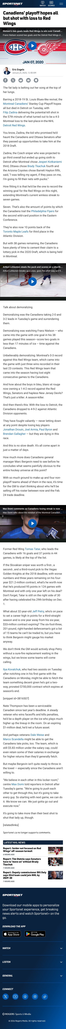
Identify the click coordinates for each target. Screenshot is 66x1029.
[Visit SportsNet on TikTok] (45, 996)
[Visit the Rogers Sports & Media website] (16, 1014)
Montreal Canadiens (15, 103)
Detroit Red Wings (14, 125)
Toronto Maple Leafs (15, 231)
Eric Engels (18, 69)
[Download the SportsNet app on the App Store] (11, 933)
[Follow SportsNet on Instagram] (35, 996)
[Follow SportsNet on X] (5, 996)
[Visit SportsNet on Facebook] (25, 996)
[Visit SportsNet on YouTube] (15, 996)
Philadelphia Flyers (42, 211)
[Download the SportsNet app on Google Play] (35, 933)
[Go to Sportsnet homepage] (12, 4)
